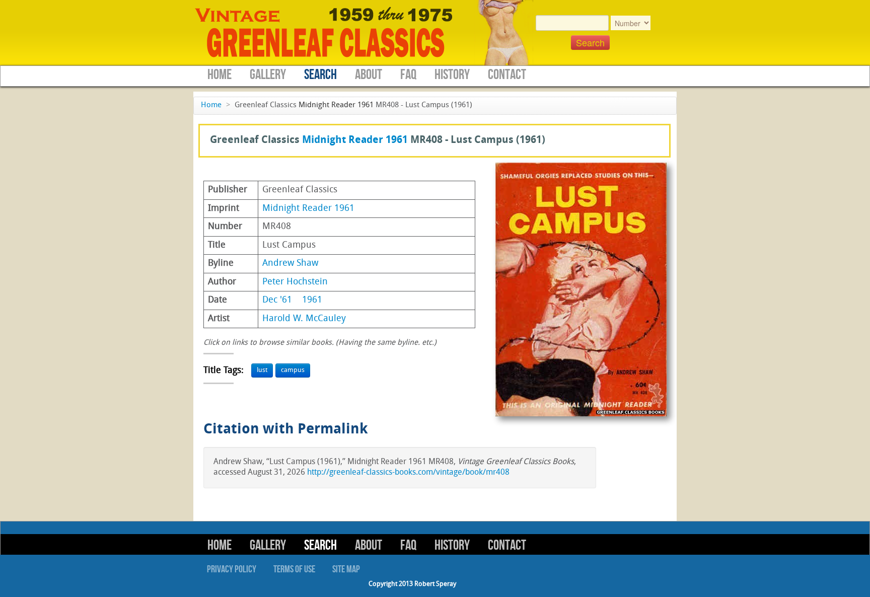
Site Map (346, 569)
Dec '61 (277, 300)
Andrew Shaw (290, 263)
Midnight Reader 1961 (336, 105)
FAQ (408, 74)
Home (219, 74)
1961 (312, 300)
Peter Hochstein (295, 282)
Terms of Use (294, 569)
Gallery (268, 74)
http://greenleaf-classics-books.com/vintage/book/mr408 (408, 473)
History (452, 74)
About (368, 74)
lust (262, 370)
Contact (507, 74)
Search (320, 74)
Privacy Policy (231, 569)
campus (293, 370)
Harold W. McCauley (304, 319)
